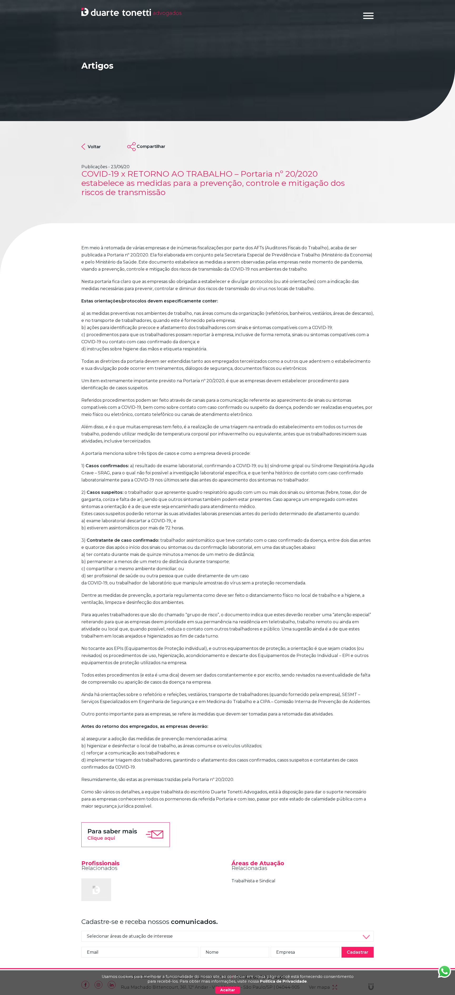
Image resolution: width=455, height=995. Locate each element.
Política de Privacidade (283, 981)
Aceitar (227, 990)
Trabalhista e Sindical (253, 880)
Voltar (94, 146)
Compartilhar (151, 146)
